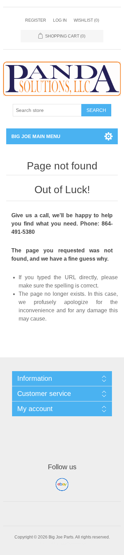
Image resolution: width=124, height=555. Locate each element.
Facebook (62, 484)
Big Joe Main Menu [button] (35, 136)
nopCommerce (72, 543)
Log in (60, 20)
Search (96, 110)
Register (35, 20)
